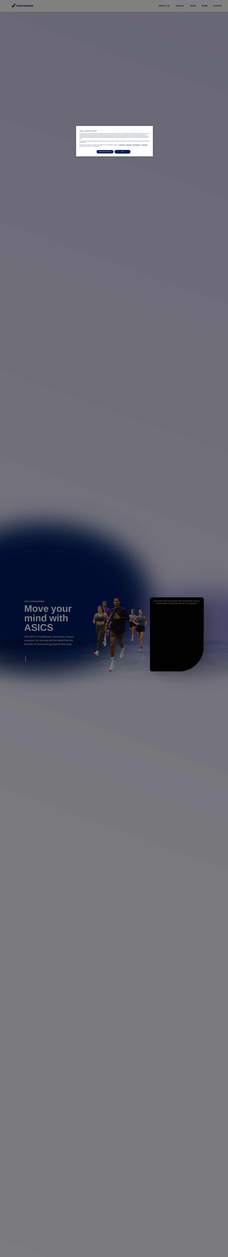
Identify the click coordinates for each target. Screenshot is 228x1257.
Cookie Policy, (128, 144)
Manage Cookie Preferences (105, 151)
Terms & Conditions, (136, 144)
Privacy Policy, (122, 144)
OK (122, 151)
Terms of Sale (144, 144)
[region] (114, 141)
